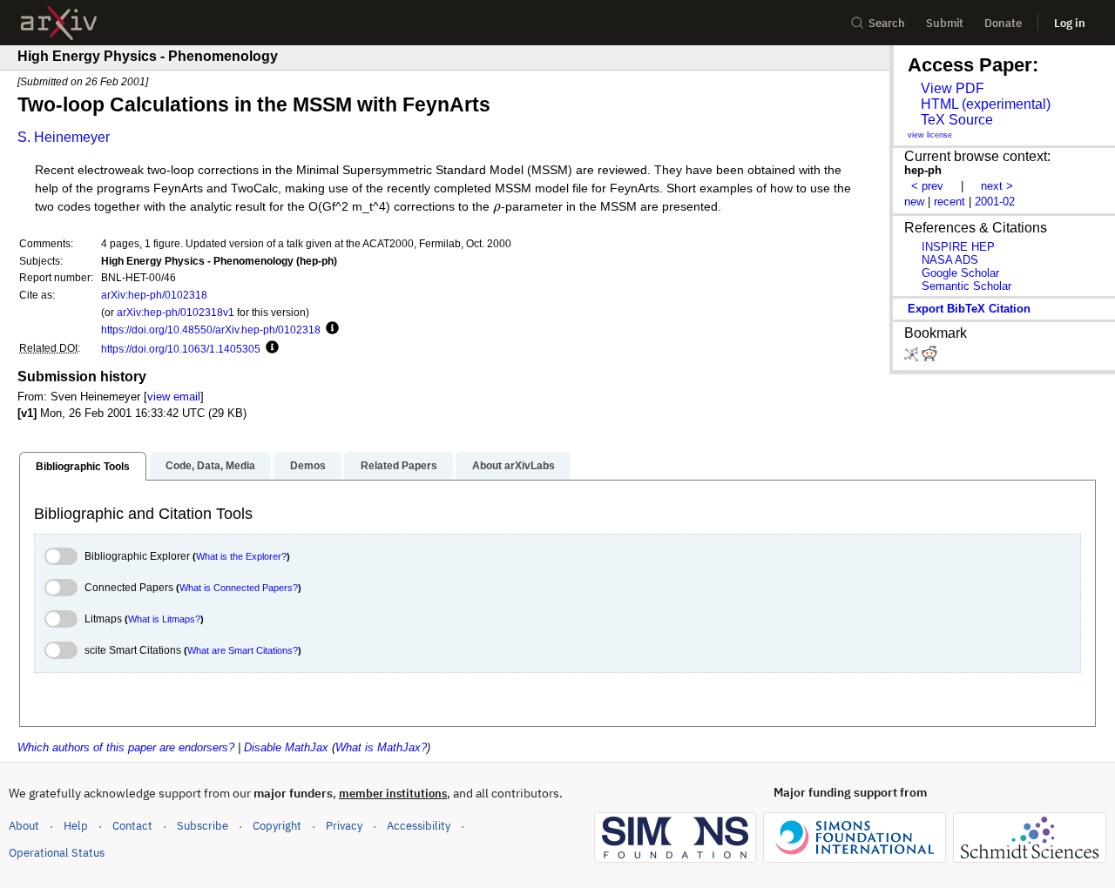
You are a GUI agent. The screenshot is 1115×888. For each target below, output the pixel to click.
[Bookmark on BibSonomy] (913, 357)
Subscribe (202, 825)
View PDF (952, 88)
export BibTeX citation (969, 308)
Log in (1069, 23)
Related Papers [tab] (399, 466)
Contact (132, 825)
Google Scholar (960, 272)
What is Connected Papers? (238, 587)
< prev (927, 185)
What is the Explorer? (241, 556)
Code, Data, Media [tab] (210, 466)
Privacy (344, 825)
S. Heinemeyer (63, 137)
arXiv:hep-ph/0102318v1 (175, 312)
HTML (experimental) (986, 104)
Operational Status (57, 852)
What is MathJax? (381, 747)
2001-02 (995, 201)
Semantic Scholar (966, 286)
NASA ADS (950, 259)
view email (173, 396)
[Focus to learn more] (330, 329)
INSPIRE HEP (958, 246)
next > (997, 185)
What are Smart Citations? (242, 650)
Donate (1003, 23)
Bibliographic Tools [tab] (83, 467)
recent (949, 201)
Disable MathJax (286, 747)
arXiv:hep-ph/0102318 (154, 294)
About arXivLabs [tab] (513, 466)
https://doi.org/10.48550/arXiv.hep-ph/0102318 (211, 329)
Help (76, 825)
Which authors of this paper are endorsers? (125, 747)
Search (886, 23)
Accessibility (418, 825)
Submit (944, 23)
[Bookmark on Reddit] (929, 357)
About (24, 825)
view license (930, 135)
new (914, 201)
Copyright (277, 825)
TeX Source (957, 119)
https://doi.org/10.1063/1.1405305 (180, 348)
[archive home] (59, 23)
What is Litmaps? (164, 619)
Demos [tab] (308, 466)
